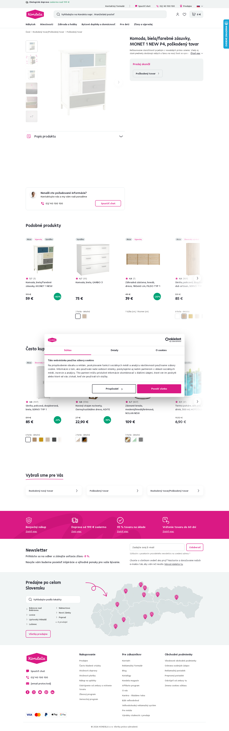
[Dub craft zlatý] (190, 316)
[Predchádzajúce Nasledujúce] (43, 259)
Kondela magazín (130, 680)
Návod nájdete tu (174, 564)
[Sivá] (140, 439)
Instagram (34, 692)
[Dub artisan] (184, 316)
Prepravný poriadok (174, 675)
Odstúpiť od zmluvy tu (176, 680)
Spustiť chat (144, 6)
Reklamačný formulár (132, 665)
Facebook (27, 692)
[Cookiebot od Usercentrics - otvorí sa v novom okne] (167, 340)
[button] (75, 136)
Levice (32, 615)
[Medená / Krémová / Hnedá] (127, 439)
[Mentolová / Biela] (134, 439)
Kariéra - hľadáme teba (133, 695)
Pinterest (46, 692)
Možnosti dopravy (88, 670)
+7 (31, 116)
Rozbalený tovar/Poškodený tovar (48, 32)
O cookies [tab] (161, 350)
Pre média (127, 710)
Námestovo (64, 608)
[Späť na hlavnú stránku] (35, 14)
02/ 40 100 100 (167, 6)
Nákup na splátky (87, 680)
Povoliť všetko (159, 388)
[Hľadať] (57, 14)
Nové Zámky (65, 613)
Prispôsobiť (112, 388)
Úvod (28, 32)
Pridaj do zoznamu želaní (59, 240)
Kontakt (126, 660)
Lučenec (33, 624)
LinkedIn (52, 692)
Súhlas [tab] (68, 350)
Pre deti (124, 24)
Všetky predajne (38, 633)
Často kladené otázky (90, 665)
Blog (124, 670)
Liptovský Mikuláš (38, 619)
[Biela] (77, 316)
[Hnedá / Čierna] (84, 439)
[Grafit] (203, 316)
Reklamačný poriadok (175, 670)
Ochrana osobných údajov (177, 665)
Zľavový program (87, 694)
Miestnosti (46, 24)
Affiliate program (130, 685)
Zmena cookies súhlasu (176, 685)
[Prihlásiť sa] (177, 14)
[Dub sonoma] (84, 316)
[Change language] (200, 6)
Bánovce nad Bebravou (35, 609)
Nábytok (30, 24)
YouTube (40, 692)
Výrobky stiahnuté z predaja (136, 715)
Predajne (187, 6)
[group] (83, 82)
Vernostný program (88, 699)
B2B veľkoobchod (130, 700)
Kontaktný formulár (115, 6)
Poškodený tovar (74, 32)
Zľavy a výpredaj (143, 24)
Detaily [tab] (114, 350)
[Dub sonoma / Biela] (77, 439)
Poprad (62, 617)
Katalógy (126, 675)
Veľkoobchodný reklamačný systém (139, 705)
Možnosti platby (87, 675)
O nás (125, 690)
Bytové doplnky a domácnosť (98, 24)
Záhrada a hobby (67, 24)
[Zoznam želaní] (184, 14)
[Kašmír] (60, 439)
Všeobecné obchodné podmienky (180, 660)
